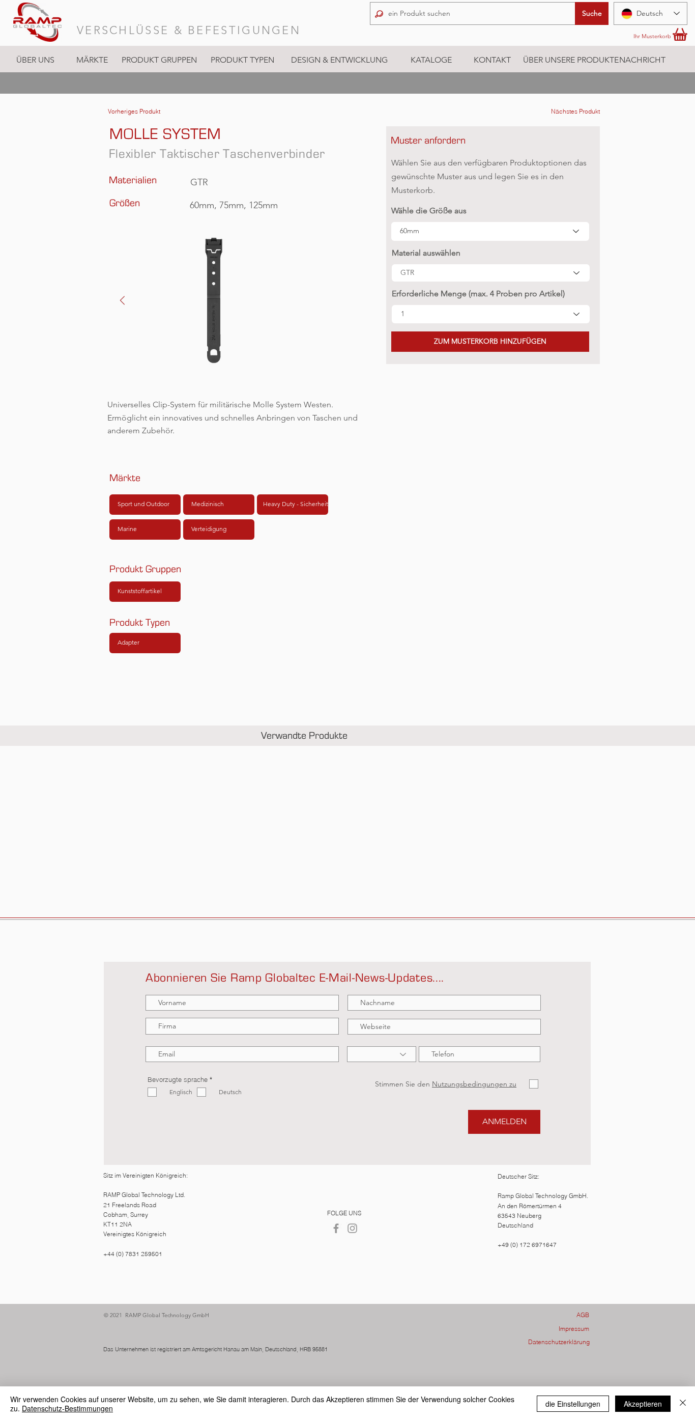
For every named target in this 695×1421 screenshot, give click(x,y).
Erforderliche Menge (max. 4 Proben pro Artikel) (478, 294)
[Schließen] (683, 1404)
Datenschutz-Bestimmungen (67, 1408)
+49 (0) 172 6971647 (527, 1244)
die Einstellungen (572, 1404)
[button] (91, 60)
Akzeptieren (643, 1404)
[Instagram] (352, 1228)
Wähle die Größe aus (429, 211)
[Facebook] (336, 1228)
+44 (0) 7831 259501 (132, 1254)
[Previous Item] (122, 300)
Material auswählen (426, 253)
